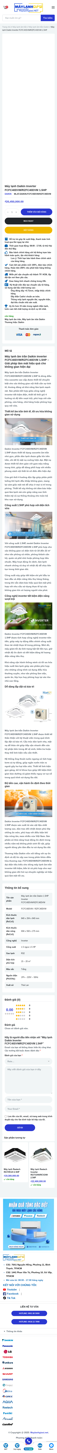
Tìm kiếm (47, 18)
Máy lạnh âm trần (20, 27)
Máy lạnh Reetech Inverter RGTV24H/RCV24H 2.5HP (39, 1173)
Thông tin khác (14, 1331)
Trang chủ (6, 27)
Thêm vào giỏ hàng (36, 212)
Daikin (8, 194)
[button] (29, 1331)
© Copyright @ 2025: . (28, 1432)
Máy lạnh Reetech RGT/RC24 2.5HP (12, 1170)
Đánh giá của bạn (13, 1055)
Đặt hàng (28, 230)
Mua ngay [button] (28, 221)
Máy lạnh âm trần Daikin (39, 27)
